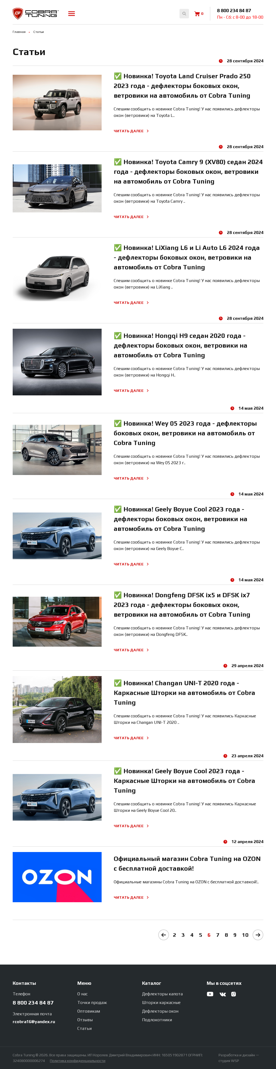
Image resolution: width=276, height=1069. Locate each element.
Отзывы (85, 1019)
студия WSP (229, 1060)
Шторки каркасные (161, 1002)
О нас (82, 993)
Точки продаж (92, 1002)
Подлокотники (157, 1019)
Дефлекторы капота (162, 993)
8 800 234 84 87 (234, 10)
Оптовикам (88, 1011)
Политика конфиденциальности (77, 1060)
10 (245, 935)
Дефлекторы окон (160, 1011)
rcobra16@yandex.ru (34, 1021)
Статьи (84, 1028)
